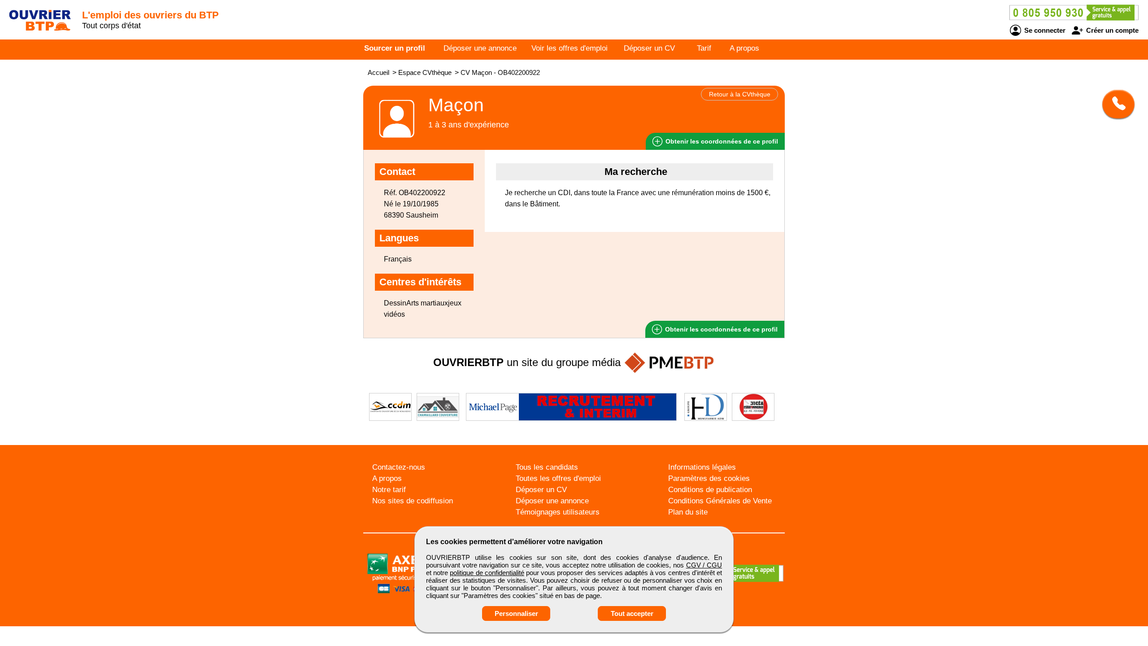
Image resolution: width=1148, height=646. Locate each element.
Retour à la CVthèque (739, 94)
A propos (744, 48)
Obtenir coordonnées (721, 141)
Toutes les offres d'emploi (558, 478)
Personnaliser (516, 613)
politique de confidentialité (487, 572)
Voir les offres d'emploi (569, 48)
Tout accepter (632, 613)
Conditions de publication (710, 489)
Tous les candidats (547, 467)
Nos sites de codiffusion (412, 501)
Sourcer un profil (394, 48)
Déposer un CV (649, 48)
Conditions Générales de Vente (720, 501)
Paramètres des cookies (709, 478)
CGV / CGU (704, 565)
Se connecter (1043, 30)
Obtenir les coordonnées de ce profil (720, 329)
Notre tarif (389, 489)
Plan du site (688, 512)
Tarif (704, 48)
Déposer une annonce (480, 48)
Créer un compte (1111, 30)
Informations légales (702, 467)
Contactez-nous (398, 467)
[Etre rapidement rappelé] (1115, 104)
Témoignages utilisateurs (558, 512)
